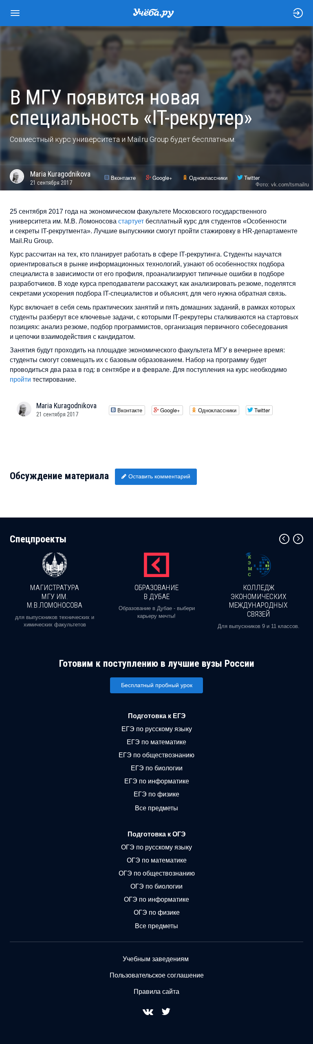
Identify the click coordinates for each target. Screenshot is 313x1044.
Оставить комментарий (159, 476)
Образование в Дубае (156, 592)
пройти (20, 379)
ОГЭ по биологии (156, 886)
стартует (131, 221)
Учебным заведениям (156, 959)
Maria (60, 174)
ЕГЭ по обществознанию (156, 755)
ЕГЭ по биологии (157, 768)
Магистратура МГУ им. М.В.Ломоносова (54, 596)
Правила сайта (156, 991)
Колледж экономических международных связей (258, 600)
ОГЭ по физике (157, 912)
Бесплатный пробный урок (156, 685)
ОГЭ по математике (157, 860)
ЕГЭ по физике (156, 794)
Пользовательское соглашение (157, 975)
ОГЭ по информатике (156, 899)
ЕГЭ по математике (156, 742)
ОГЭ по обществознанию (157, 873)
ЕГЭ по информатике (156, 781)
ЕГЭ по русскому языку (156, 728)
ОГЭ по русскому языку (156, 847)
